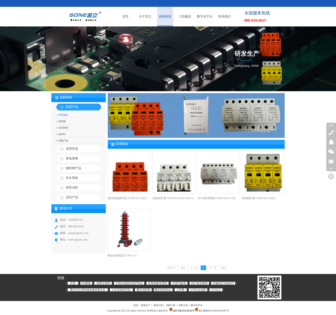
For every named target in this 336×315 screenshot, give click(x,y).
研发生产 (145, 305)
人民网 (180, 289)
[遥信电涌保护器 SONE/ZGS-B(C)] (129, 172)
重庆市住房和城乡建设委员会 (87, 289)
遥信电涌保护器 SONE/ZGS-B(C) (127, 198)
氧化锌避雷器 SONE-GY (122, 255)
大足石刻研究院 (120, 289)
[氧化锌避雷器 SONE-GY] (129, 229)
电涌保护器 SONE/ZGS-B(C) (259, 198)
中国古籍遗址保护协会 (129, 283)
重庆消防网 (143, 289)
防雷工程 (158, 305)
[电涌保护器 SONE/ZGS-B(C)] (263, 172)
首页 (135, 305)
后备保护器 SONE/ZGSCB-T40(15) (173, 198)
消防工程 (170, 305)
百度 (72, 283)
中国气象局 (179, 283)
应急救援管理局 (157, 283)
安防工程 (183, 305)
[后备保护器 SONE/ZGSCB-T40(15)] (173, 172)
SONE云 (216, 289)
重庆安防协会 (163, 289)
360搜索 (86, 283)
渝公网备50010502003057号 (214, 310)
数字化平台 (197, 305)
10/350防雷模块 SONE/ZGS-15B (216, 198)
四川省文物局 (199, 283)
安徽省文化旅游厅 (223, 283)
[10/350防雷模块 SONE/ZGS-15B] (218, 172)
